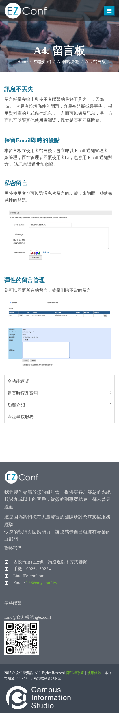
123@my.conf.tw (41, 582)
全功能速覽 (18, 381)
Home (22, 61)
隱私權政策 (75, 673)
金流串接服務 (21, 416)
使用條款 (94, 673)
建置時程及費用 (23, 393)
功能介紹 (16, 405)
